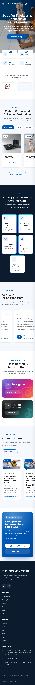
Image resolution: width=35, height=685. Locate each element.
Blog (3, 606)
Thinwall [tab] (28, 127)
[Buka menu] (31, 4)
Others (4, 640)
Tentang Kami (6, 600)
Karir (3, 610)
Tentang (4, 681)
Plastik (4, 627)
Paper (3, 633)
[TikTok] (9, 586)
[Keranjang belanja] (26, 4)
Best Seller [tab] (9, 127)
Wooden (4, 637)
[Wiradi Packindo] (10, 4)
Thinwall (4, 623)
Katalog (4, 603)
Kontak (16, 681)
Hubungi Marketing (19, 546)
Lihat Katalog (16, 551)
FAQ (3, 613)
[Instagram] (4, 586)
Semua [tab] (19, 127)
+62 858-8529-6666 (11, 658)
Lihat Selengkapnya (16, 174)
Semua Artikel (8, 451)
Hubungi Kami (6, 596)
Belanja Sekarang (16, 37)
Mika (3, 630)
